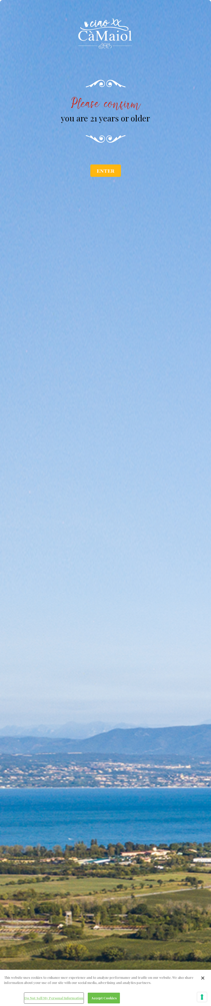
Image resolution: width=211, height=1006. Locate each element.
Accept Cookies (104, 998)
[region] (105, 988)
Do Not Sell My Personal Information (54, 998)
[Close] (202, 978)
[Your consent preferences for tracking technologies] (202, 997)
